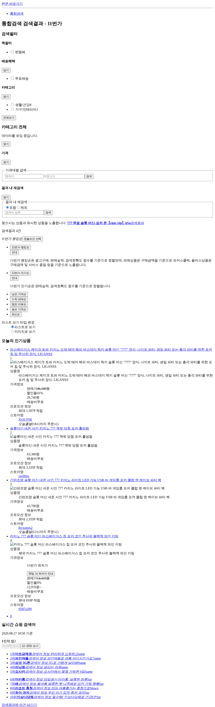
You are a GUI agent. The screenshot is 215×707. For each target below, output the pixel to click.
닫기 (6, 70)
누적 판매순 (19, 299)
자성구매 (25, 414)
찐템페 (20, 52)
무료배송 (22, 78)
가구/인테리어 (26, 109)
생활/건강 (23, 105)
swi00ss (23, 470)
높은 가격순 (19, 309)
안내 (14, 252)
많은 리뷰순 (19, 304)
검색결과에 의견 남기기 (19, 698)
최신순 (16, 314)
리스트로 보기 (24, 327)
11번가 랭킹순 (20, 247)
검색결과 (105, 223)
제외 (24, 207)
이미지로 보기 (24, 331)
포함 (12, 207)
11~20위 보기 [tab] (30, 639)
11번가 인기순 (20, 273)
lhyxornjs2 (25, 521)
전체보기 (8, 117)
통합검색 (17, 13)
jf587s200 (25, 602)
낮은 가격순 (19, 294)
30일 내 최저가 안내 (41, 566)
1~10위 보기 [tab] (10, 639)
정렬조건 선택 (32, 239)
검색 (89, 176)
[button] (107, 239)
